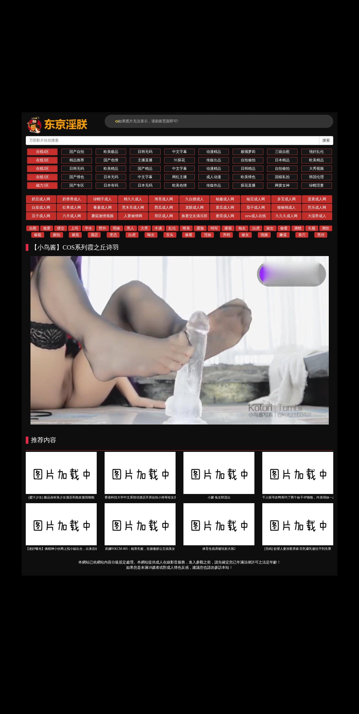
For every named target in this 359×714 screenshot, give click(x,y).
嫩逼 (283, 235)
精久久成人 (133, 199)
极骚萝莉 (248, 152)
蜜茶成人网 (225, 216)
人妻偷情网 (133, 216)
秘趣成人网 (225, 199)
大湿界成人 (317, 216)
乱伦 (172, 228)
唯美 (186, 228)
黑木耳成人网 (133, 207)
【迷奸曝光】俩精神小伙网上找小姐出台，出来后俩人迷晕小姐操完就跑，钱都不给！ (86, 549)
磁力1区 (42, 185)
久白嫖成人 (194, 199)
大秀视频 (316, 169)
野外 (102, 228)
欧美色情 (179, 185)
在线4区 (42, 152)
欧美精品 (316, 160)
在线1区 (42, 177)
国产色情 (111, 160)
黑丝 (321, 235)
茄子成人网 (256, 207)
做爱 (46, 228)
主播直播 (145, 160)
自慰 (33, 228)
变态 (113, 235)
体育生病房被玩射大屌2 (218, 549)
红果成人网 (72, 207)
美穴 (302, 235)
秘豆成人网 (256, 199)
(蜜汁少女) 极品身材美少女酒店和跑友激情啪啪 (61, 497)
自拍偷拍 (248, 160)
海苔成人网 (164, 199)
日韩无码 (145, 152)
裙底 (75, 235)
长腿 (311, 228)
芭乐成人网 (317, 207)
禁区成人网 (164, 216)
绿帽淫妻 (316, 185)
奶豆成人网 (41, 199)
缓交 (60, 228)
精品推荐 (76, 160)
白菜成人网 (41, 207)
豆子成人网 (41, 216)
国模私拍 (282, 177)
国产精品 (145, 169)
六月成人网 (72, 216)
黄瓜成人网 (225, 207)
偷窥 (37, 235)
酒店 (94, 235)
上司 (74, 228)
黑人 (130, 228)
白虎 (256, 228)
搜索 (326, 140)
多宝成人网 (286, 199)
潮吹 (325, 228)
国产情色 (76, 177)
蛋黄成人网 (317, 199)
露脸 (200, 228)
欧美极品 (111, 152)
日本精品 (282, 160)
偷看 (284, 228)
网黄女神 (282, 185)
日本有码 (111, 185)
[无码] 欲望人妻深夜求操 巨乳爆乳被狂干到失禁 (297, 549)
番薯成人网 (102, 207)
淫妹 (207, 235)
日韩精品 (248, 169)
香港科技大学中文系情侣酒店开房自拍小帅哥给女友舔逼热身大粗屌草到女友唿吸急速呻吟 (168, 497)
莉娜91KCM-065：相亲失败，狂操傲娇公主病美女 (140, 549)
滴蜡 (297, 228)
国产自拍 (76, 152)
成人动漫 (213, 177)
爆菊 (228, 228)
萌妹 (116, 228)
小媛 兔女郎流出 (219, 497)
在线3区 (42, 160)
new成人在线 (255, 216)
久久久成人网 (286, 216)
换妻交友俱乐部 (194, 216)
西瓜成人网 (164, 207)
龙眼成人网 (194, 207)
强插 (264, 235)
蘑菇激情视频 (102, 216)
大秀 (144, 228)
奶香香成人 (72, 199)
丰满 (158, 228)
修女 (245, 235)
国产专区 (76, 185)
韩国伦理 (316, 177)
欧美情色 (248, 177)
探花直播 (248, 185)
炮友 (242, 228)
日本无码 (111, 177)
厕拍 (56, 235)
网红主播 (179, 177)
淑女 (270, 228)
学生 (88, 228)
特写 (214, 228)
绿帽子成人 (102, 199)
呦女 (151, 235)
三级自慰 (282, 152)
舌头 (169, 235)
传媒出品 (213, 160)
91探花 (179, 160)
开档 (226, 235)
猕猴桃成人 (286, 207)
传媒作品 (213, 185)
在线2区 (42, 169)
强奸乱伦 (316, 152)
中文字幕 (179, 152)
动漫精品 (213, 152)
